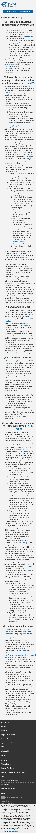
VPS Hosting (28, 36)
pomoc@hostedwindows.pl (13, 797)
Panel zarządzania (10, 11)
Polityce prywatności (13, 831)
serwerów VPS (26, 83)
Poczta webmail (25, 11)
